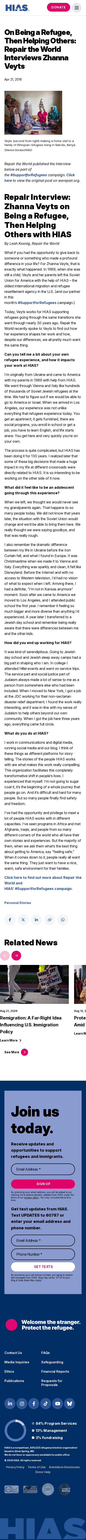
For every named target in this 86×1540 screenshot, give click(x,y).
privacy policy (31, 1197)
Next (16, 955)
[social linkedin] (36, 919)
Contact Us (13, 1353)
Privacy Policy (15, 1467)
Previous (5, 955)
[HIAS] (43, 1324)
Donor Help (43, 1472)
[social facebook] (9, 919)
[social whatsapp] (62, 919)
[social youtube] (57, 1403)
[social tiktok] (45, 1403)
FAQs (45, 1353)
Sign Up (43, 1184)
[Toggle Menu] (77, 8)
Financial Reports (55, 1372)
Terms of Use (37, 1467)
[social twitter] (23, 919)
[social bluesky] (69, 1403)
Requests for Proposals (51, 1383)
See (11, 1052)
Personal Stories (17, 903)
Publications (14, 1381)
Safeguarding (52, 1362)
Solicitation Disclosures (64, 1467)
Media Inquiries (16, 1362)
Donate (58, 7)
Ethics (9, 1372)
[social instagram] (21, 1403)
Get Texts (43, 1266)
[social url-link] (49, 919)
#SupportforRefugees (28, 175)
